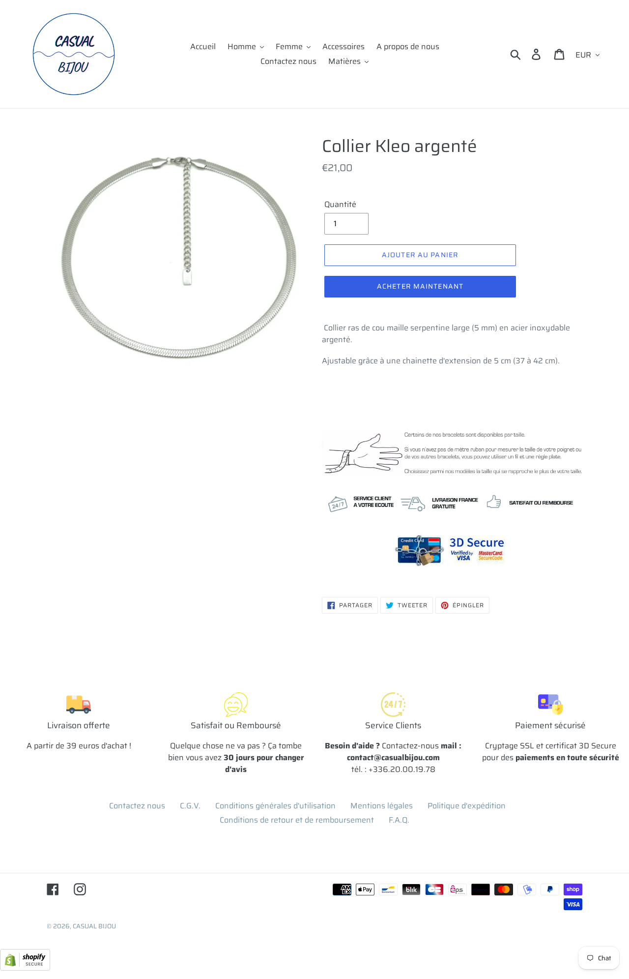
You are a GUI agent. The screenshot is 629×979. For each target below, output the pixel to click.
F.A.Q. (399, 820)
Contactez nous (137, 806)
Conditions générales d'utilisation (275, 806)
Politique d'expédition (467, 806)
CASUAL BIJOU (94, 926)
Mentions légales (381, 806)
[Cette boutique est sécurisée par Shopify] (25, 968)
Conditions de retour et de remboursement (297, 820)
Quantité (340, 204)
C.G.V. (190, 806)
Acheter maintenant (420, 286)
